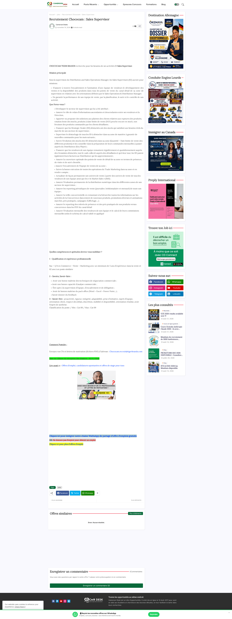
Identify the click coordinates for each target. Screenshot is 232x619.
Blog (163, 4)
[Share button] (97, 493)
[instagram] (64, 601)
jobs (58, 14)
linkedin (176, 294)
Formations (151, 4)
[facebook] (53, 601)
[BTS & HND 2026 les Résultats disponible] (153, 367)
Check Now (19, 607)
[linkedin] (57, 601)
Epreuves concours (132, 4)
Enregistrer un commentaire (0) (96, 585)
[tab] (75, 4)
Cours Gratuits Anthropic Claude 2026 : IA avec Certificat (171, 328)
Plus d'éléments (135, 513)
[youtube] (61, 601)
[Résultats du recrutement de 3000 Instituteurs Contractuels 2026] (153, 340)
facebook (158, 282)
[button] (176, 4)
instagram (158, 288)
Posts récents (90, 4)
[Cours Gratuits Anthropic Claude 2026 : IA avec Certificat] (153, 327)
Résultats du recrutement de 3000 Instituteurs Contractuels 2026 (171, 338)
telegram (158, 294)
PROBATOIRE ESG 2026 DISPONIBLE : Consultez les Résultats (171, 354)
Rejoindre (154, 614)
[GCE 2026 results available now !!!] (153, 314)
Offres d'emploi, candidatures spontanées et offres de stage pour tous (93, 365)
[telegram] (68, 601)
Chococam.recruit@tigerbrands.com (125, 351)
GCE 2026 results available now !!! (172, 315)
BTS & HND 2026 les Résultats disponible (169, 367)
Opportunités (110, 4)
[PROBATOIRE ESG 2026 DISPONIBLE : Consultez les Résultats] (153, 353)
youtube (176, 288)
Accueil (75, 4)
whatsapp (176, 282)
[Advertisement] (96, 47)
